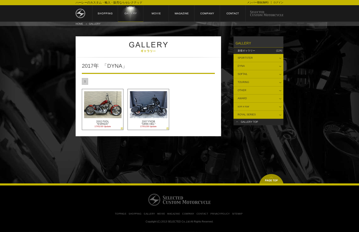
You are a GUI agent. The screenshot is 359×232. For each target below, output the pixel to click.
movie (156, 13)
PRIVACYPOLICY (220, 213)
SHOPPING (135, 213)
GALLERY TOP (249, 121)
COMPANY (188, 213)
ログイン (278, 2)
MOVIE (161, 213)
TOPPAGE (121, 213)
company (207, 13)
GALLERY (149, 213)
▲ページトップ (271, 178)
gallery (130, 13)
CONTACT (202, 213)
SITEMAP (237, 213)
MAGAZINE (173, 213)
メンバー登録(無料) (258, 2)
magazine (181, 13)
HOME (79, 23)
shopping (105, 13)
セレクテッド (84, 13)
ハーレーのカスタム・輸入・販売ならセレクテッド (109, 2)
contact (233, 13)
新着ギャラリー (260, 50)
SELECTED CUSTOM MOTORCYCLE (179, 200)
